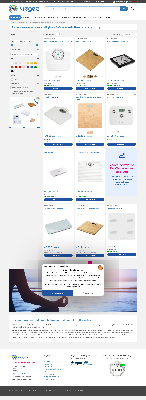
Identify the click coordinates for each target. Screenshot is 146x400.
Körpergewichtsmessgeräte (21, 87)
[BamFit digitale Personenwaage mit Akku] (90, 115)
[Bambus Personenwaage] (90, 60)
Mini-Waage (48, 153)
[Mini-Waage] (58, 171)
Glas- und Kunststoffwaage (118, 41)
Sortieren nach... (115, 34)
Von (11, 42)
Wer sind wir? (100, 1)
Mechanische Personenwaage (87, 153)
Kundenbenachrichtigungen (53, 369)
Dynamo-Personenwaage (117, 97)
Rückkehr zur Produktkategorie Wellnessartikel (22, 92)
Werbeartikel (14, 17)
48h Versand (92, 17)
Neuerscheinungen (79, 17)
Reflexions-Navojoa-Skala (54, 208)
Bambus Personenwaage (86, 41)
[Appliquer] (31, 42)
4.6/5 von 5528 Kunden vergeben (65, 1)
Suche (124, 9)
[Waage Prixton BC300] (121, 226)
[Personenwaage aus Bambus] (90, 226)
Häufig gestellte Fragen (51, 377)
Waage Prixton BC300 (115, 208)
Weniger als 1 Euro (53, 17)
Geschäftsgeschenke (105, 17)
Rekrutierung (48, 366)
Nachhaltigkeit (27, 17)
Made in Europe (39, 17)
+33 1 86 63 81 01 (19, 374)
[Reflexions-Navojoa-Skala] (58, 226)
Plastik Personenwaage (53, 97)
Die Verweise (48, 364)
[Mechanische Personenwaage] (90, 171)
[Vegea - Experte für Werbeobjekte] (24, 12)
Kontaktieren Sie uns (50, 379)
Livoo (17, 79)
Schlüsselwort (15, 50)
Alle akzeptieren (57, 293)
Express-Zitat (58, 88)
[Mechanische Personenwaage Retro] (58, 60)
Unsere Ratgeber (49, 374)
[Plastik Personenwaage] (58, 115)
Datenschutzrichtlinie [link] (73, 286)
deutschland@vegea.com (124, 2)
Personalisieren (88, 293)
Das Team (87, 1)
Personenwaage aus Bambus (87, 208)
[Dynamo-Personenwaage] (121, 115)
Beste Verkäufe (66, 17)
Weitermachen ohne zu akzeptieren (56, 266)
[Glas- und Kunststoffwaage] (121, 60)
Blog (45, 372)
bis (21, 42)
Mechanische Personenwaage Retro (58, 41)
